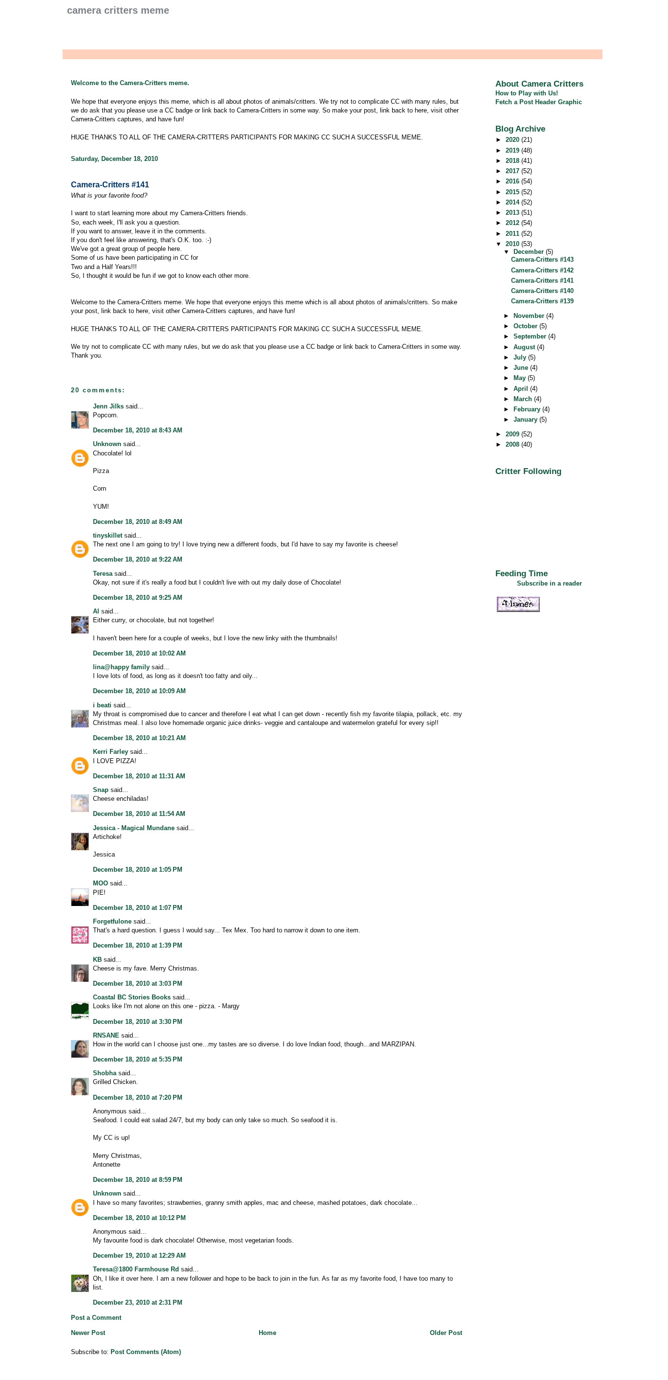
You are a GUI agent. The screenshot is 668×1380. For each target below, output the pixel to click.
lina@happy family (121, 667)
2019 (513, 150)
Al (96, 611)
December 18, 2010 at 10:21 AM (139, 738)
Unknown (107, 444)
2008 (513, 444)
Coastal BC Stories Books (132, 997)
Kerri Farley (110, 751)
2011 (513, 233)
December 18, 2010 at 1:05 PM (137, 869)
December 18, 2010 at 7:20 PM (137, 1097)
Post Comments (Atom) (146, 1352)
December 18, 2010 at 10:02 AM (139, 653)
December (529, 251)
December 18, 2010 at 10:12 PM (139, 1218)
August (525, 347)
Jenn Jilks (108, 406)
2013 (513, 212)
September (530, 336)
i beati (102, 705)
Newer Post (88, 1332)
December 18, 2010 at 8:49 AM (137, 521)
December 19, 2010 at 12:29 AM (139, 1255)
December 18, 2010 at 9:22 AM (137, 559)
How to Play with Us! (526, 93)
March (523, 399)
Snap (101, 789)
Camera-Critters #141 (110, 185)
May (520, 378)
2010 (513, 244)
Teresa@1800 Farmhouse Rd (136, 1269)
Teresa (102, 573)
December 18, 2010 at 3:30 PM (137, 1021)
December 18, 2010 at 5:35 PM (137, 1059)
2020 (513, 139)
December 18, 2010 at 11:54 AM (139, 813)
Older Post (446, 1332)
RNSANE (106, 1035)
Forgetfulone (112, 921)
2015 (513, 192)
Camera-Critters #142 (542, 270)
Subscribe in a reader (549, 583)
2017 (513, 171)
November (529, 315)
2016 (513, 181)
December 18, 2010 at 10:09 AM (139, 691)
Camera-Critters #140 (542, 290)
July (520, 357)
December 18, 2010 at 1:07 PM (137, 907)
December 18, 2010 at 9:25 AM (137, 597)
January (526, 419)
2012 (513, 222)
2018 (513, 160)
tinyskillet (107, 535)
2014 (513, 202)
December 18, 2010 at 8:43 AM (137, 430)
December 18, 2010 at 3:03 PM (137, 983)
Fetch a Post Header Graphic (538, 102)
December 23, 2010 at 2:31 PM (137, 1302)
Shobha (104, 1073)
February (527, 409)
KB (97, 959)
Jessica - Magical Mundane (134, 828)
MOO (100, 883)
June (521, 367)
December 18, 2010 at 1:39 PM (137, 945)
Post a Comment (96, 1317)
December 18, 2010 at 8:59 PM (137, 1179)
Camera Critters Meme (118, 10)
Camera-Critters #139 (542, 301)
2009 (513, 434)
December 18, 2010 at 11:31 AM (139, 776)
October (526, 326)
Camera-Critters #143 (542, 259)
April (521, 388)
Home (267, 1332)
